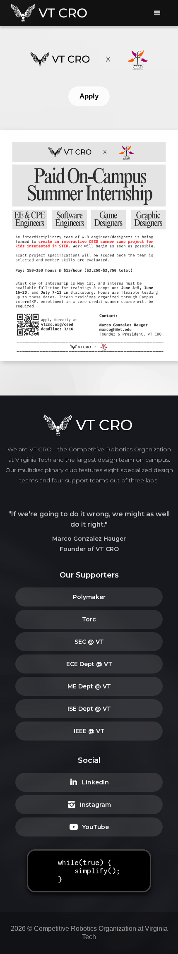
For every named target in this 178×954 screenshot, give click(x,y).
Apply (89, 96)
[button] (157, 13)
